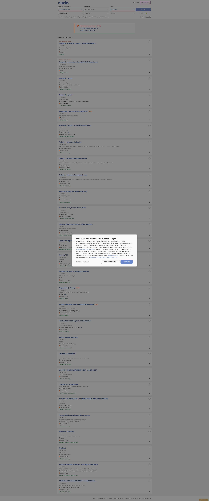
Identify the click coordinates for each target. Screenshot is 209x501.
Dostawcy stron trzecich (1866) (85, 249)
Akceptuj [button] (127, 262)
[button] (83, 262)
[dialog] (104, 250)
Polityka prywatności (111, 257)
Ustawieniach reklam (113, 255)
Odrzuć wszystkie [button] (110, 262)
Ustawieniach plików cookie (97, 257)
